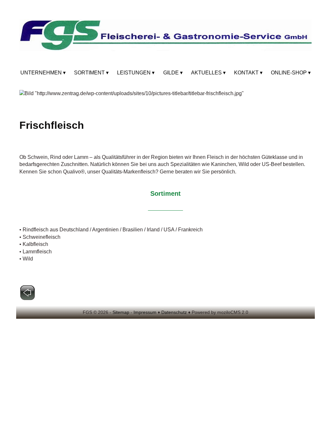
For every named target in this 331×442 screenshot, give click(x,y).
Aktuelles (206, 72)
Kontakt (246, 72)
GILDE (171, 72)
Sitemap (120, 312)
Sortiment (89, 72)
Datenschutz (174, 312)
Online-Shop (289, 72)
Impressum (144, 312)
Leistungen (134, 72)
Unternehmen (41, 72)
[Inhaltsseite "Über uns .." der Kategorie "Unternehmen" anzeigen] (27, 299)
